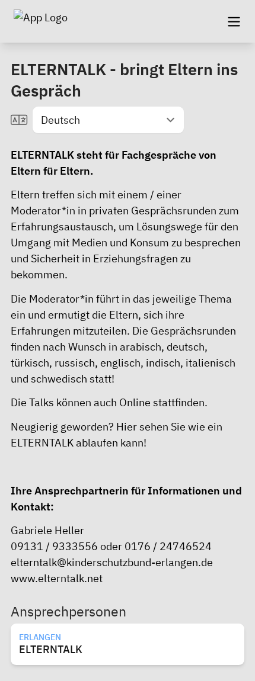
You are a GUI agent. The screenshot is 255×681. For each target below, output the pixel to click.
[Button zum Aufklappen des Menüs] (233, 21)
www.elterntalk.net (57, 578)
